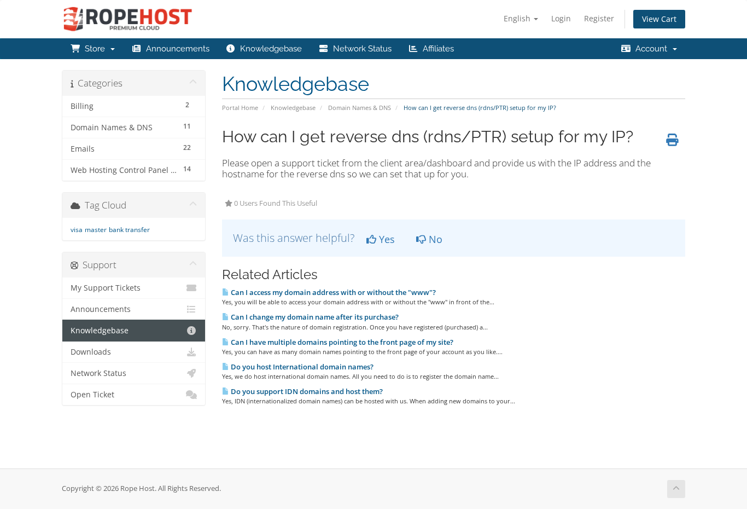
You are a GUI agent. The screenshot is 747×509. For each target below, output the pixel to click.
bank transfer (129, 229)
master (96, 229)
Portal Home (240, 107)
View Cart (659, 19)
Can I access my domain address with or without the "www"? (332, 292)
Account (651, 49)
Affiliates (436, 49)
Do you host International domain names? (301, 367)
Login (561, 18)
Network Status (360, 49)
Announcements (175, 49)
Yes (385, 239)
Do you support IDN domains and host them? (306, 391)
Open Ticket (92, 395)
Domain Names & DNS (359, 107)
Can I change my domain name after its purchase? (314, 317)
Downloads (91, 352)
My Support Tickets (106, 288)
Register (599, 18)
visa (77, 229)
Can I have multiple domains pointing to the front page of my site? (341, 342)
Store (94, 49)
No (434, 239)
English (518, 18)
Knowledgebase (269, 49)
